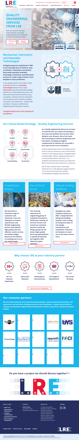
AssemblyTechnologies (24, 41)
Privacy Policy (17, 429)
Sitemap (34, 429)
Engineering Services (56, 5)
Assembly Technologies (42, 5)
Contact (73, 5)
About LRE (66, 5)
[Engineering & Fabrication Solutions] (11, 6)
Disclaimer (27, 429)
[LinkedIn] (61, 408)
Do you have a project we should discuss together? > (39, 373)
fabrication (7, 90)
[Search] (75, 2)
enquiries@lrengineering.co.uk (53, 2)
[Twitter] (64, 408)
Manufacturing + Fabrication (12, 42)
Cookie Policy (7, 429)
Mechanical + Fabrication (26, 5)
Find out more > (14, 243)
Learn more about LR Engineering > (39, 288)
